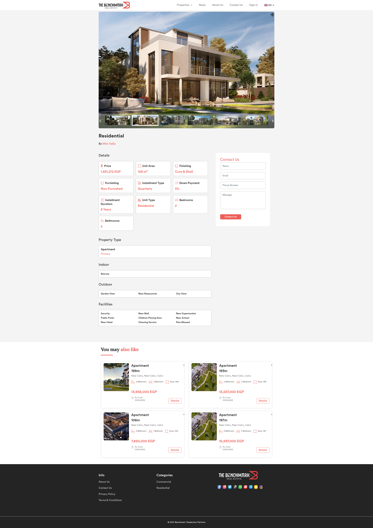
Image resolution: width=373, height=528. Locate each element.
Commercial (163, 481)
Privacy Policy (107, 494)
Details (175, 400)
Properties (183, 5)
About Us (217, 5)
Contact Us (236, 5)
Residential (163, 488)
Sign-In (253, 5)
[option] (186, 70)
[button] (100, 121)
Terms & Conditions (110, 500)
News (202, 5)
